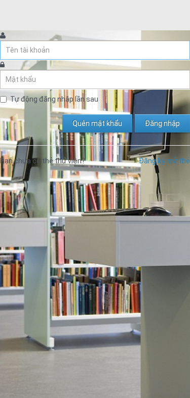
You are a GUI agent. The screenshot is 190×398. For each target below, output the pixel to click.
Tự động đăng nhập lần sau (54, 99)
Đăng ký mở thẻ (164, 161)
